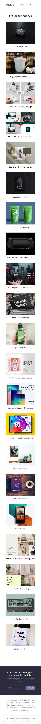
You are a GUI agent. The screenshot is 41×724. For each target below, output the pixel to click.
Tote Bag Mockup (20, 649)
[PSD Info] (11, 5)
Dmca (18, 718)
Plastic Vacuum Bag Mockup (20, 378)
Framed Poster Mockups (20, 589)
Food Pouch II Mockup (20, 227)
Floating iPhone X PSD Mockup (20, 287)
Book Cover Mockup (20, 197)
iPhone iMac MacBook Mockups (20, 137)
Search (33, 718)
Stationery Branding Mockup (20, 167)
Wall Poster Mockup (20, 468)
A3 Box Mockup (20, 46)
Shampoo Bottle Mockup (20, 348)
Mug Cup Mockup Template (21, 76)
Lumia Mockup (20, 528)
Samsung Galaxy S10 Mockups (20, 408)
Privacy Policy (25, 718)
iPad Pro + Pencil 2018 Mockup (20, 438)
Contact (12, 718)
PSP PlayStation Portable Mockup (20, 257)
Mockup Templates (25, 721)
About (7, 718)
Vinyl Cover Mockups (20, 318)
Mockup (13, 721)
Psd (37, 721)
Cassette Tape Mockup (20, 619)
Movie (5, 721)
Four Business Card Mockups (20, 107)
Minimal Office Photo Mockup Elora (20, 559)
